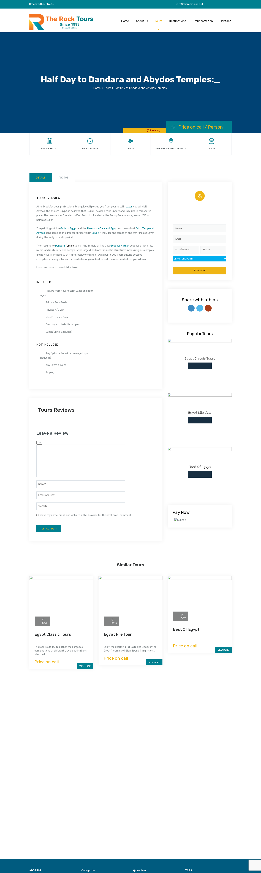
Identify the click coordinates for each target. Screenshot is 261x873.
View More (85, 666)
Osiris (139, 228)
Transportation (203, 21)
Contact (225, 21)
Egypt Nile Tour (118, 634)
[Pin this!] (208, 308)
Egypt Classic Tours (52, 634)
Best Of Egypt (186, 629)
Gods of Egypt (68, 228)
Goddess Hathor (119, 245)
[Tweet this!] (199, 308)
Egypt (95, 232)
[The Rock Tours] (61, 21)
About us (142, 21)
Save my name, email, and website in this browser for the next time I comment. (86, 515)
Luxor (129, 206)
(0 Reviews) (153, 130)
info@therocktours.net (189, 4)
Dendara (60, 245)
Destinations (177, 21)
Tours (158, 21)
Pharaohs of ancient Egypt (102, 228)
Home (125, 21)
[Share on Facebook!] (191, 308)
